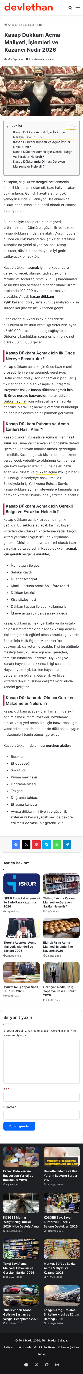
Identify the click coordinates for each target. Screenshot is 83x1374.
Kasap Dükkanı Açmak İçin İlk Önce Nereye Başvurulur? (39, 134)
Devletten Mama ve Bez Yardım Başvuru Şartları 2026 (61, 1175)
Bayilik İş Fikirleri (33, 24)
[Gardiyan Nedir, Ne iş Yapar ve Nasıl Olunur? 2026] (61, 972)
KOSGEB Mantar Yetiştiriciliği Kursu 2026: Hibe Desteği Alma (21, 1222)
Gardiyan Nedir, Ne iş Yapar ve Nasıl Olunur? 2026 (59, 991)
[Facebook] (16, 844)
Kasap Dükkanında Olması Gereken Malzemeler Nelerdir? (39, 164)
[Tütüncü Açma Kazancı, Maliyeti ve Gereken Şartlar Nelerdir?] (61, 883)
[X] (26, 844)
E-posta (9, 1107)
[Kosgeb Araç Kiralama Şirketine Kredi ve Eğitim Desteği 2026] (62, 1295)
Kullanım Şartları (68, 1347)
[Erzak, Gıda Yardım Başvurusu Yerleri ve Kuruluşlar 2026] (21, 1157)
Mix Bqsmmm (15, 59)
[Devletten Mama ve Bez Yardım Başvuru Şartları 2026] (62, 1157)
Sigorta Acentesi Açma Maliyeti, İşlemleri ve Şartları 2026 (19, 946)
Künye (41, 1354)
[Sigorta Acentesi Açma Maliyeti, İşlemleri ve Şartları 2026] (21, 928)
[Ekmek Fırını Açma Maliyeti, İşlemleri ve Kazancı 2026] (61, 928)
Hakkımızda (23, 1347)
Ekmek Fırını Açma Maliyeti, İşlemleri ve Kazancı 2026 (58, 946)
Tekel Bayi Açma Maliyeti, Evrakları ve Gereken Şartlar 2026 (18, 1268)
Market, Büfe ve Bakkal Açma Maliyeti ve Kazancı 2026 (60, 1268)
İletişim (8, 1347)
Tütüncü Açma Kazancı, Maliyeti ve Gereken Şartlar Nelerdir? (60, 902)
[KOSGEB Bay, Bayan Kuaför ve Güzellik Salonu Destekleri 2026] (62, 1203)
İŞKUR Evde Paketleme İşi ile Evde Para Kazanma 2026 (21, 902)
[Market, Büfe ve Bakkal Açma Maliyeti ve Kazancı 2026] (62, 1249)
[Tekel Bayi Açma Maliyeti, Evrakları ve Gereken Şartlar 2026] (21, 1249)
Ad (6, 1089)
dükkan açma (46, 472)
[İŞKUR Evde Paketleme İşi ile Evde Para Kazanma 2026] (21, 883)
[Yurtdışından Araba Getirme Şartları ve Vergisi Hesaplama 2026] (21, 1295)
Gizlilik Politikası (44, 1347)
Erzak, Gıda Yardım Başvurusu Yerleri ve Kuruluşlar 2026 (18, 1175)
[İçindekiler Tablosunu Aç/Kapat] (70, 126)
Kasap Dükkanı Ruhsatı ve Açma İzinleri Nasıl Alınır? (42, 144)
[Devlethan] (28, 7)
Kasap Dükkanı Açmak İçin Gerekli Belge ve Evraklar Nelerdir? (42, 154)
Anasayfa (13, 24)
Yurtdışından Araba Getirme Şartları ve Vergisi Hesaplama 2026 (21, 1314)
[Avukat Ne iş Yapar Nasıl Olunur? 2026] (21, 972)
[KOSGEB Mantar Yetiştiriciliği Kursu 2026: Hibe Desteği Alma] (21, 1203)
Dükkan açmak (15, 401)
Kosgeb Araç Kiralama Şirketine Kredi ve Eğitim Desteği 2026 (61, 1314)
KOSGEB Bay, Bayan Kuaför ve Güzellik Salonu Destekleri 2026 (61, 1222)
